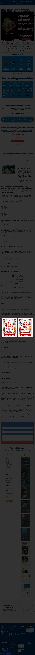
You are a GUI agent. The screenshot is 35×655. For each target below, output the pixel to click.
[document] (17, 327)
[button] (34, 15)
